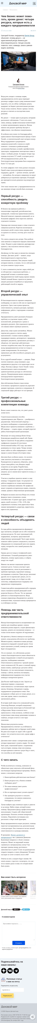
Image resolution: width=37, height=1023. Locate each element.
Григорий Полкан (18, 84)
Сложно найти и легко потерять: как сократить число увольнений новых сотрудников (13, 897)
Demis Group (29, 35)
